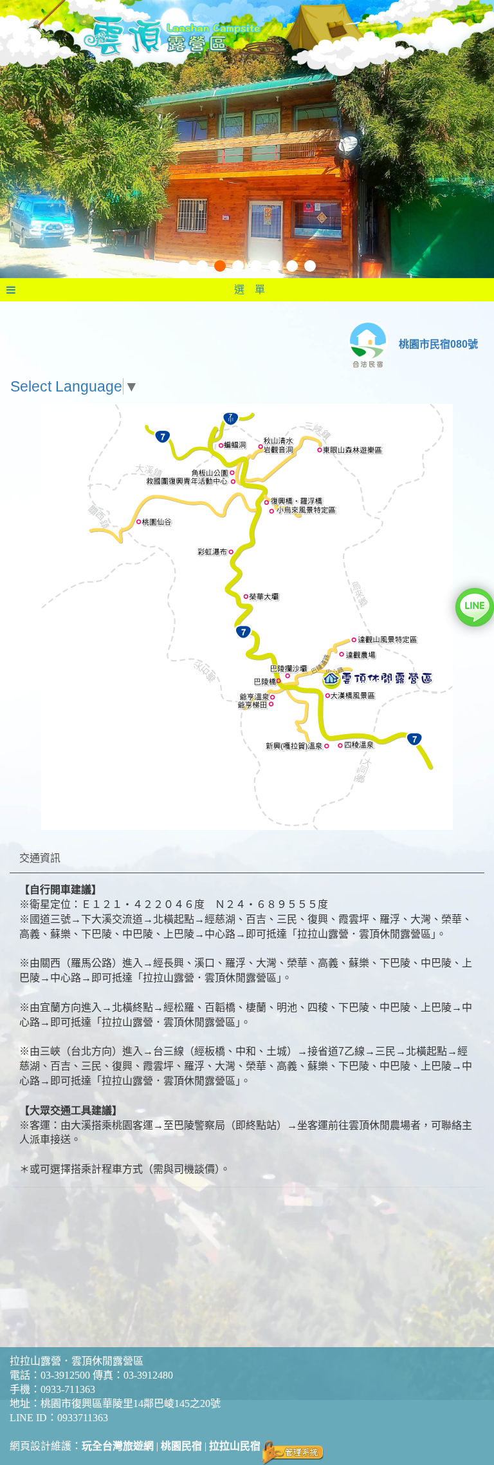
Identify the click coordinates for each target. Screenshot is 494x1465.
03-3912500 (65, 1375)
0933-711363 (68, 1389)
